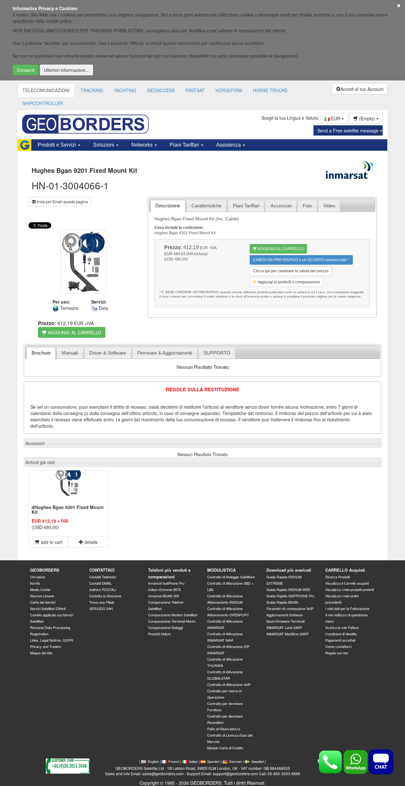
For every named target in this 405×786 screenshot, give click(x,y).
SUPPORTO (216, 352)
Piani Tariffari (246, 205)
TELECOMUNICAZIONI (46, 90)
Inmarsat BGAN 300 (163, 595)
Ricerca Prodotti (337, 576)
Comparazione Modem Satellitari (172, 614)
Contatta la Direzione (105, 595)
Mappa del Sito (41, 652)
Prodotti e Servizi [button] (57, 145)
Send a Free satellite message (348, 130)
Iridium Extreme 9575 (164, 589)
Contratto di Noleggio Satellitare (231, 576)
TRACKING (91, 90)
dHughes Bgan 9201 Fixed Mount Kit (68, 509)
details (90, 542)
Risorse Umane (42, 595)
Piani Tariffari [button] (185, 145)
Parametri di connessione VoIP (289, 608)
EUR (335, 118)
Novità (35, 583)
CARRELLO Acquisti (345, 570)
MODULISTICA (221, 570)
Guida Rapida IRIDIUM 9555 (288, 589)
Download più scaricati (288, 570)
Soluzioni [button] (104, 145)
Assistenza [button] (229, 145)
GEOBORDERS (44, 570)
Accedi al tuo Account (361, 89)
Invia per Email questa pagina (62, 201)
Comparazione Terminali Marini (171, 621)
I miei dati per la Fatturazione (347, 608)
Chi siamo (37, 576)
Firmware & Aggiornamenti (164, 352)
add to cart (51, 542)
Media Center (40, 589)
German (235, 761)
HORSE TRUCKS (270, 90)
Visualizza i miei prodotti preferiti (349, 589)
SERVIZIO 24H (101, 608)
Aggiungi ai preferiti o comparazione (288, 282)
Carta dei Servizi (42, 602)
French (173, 761)
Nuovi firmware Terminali (285, 621)
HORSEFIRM (228, 90)
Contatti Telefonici (102, 576)
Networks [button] (142, 145)
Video (329, 205)
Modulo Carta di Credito (225, 747)
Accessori (281, 205)
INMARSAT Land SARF (284, 627)
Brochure (41, 352)
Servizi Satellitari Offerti (47, 608)
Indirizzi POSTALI (102, 589)
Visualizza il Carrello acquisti (347, 583)
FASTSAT (195, 90)
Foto (307, 205)
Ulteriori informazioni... (66, 70)
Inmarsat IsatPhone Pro (166, 583)
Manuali (70, 352)
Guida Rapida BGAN (282, 602)
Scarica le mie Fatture (342, 627)
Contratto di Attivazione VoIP (229, 684)
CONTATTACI (102, 570)
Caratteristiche (206, 205)
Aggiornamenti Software (284, 614)
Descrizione (167, 205)
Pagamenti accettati (340, 640)
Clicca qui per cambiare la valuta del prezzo (290, 271)
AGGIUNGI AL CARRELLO (74, 332)
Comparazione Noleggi (165, 627)
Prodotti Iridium (159, 633)
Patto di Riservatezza (223, 728)
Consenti (25, 70)
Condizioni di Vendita (341, 633)
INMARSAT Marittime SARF (287, 633)
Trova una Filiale (101, 602)
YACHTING (125, 90)
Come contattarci (338, 646)
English (153, 761)
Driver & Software (107, 352)
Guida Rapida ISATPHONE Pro (290, 595)
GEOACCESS (161, 90)
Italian (193, 761)
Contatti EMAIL (100, 583)
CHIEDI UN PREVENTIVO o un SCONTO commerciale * (301, 260)
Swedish (257, 761)
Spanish (213, 761)
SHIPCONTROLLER (42, 103)
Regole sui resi (336, 652)
